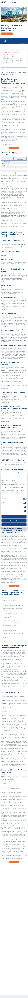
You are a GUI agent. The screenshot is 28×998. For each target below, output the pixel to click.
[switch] (25, 503)
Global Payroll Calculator (9, 62)
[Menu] (26, 3)
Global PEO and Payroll (8, 56)
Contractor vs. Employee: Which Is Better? (12, 60)
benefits (15, 568)
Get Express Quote (14, 586)
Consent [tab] (5, 476)
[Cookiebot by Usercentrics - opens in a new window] (18, 472)
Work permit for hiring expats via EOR (12, 58)
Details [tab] (14, 476)
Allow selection (14, 520)
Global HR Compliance (8, 54)
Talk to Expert (6, 33)
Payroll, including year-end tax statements (12, 622)
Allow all (14, 516)
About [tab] (23, 476)
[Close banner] (26, 472)
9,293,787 (10, 707)
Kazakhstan (10, 52)
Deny (14, 524)
